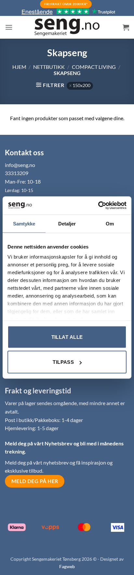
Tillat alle (67, 336)
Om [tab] (110, 223)
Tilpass (63, 362)
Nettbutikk (49, 67)
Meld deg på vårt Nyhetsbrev (39, 443)
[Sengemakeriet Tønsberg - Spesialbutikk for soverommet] (67, 27)
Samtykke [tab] (24, 223)
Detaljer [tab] (67, 223)
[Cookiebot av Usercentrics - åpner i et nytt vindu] (98, 205)
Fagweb (67, 566)
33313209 (16, 173)
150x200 (81, 85)
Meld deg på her (34, 481)
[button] (9, 27)
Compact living (94, 67)
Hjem (19, 67)
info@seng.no (20, 165)
